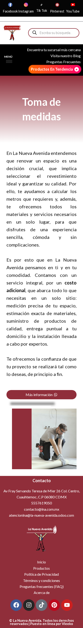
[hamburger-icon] (9, 61)
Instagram (26, 11)
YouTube (73, 11)
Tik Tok (41, 10)
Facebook (10, 11)
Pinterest (57, 11)
